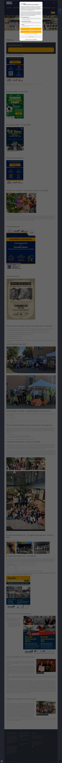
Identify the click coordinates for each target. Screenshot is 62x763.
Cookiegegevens (34, 39)
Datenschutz (26, 39)
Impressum (30, 39)
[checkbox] (20, 17)
